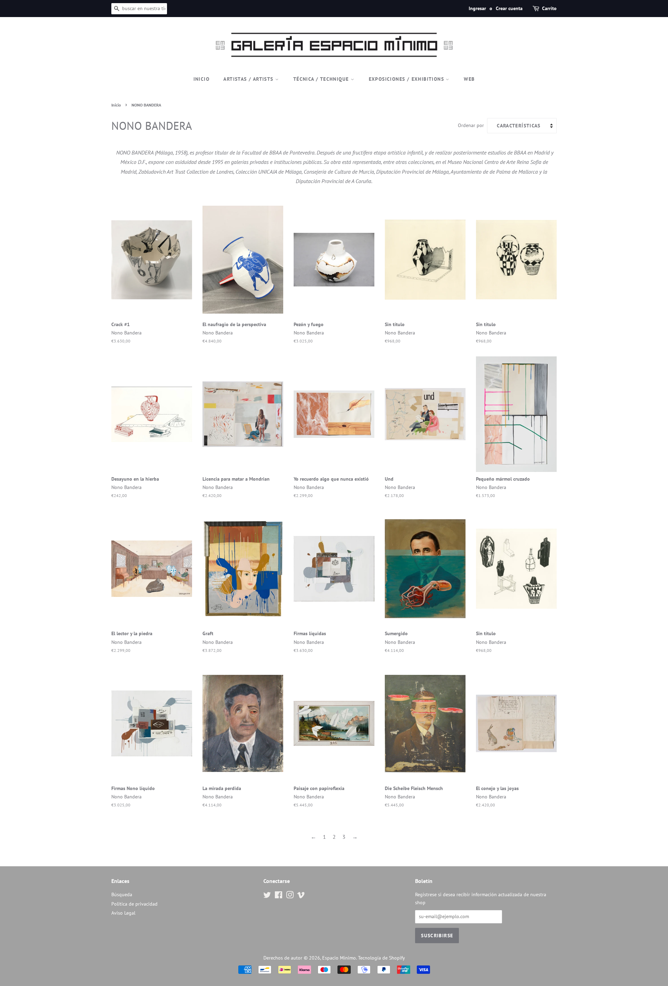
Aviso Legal (123, 913)
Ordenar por (471, 125)
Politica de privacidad (134, 904)
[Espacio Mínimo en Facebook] (279, 896)
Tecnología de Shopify (381, 958)
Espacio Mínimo (339, 958)
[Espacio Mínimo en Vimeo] (301, 896)
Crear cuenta (509, 8)
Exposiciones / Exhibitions (407, 79)
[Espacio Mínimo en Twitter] (267, 896)
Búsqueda (121, 894)
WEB (469, 79)
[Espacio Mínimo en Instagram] (290, 896)
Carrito (549, 8)
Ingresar (477, 8)
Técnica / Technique (322, 79)
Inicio (201, 79)
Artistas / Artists (249, 79)
